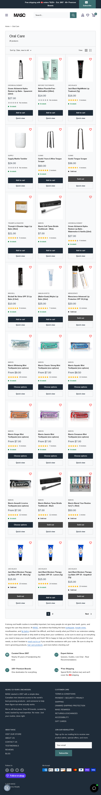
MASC (35, 628)
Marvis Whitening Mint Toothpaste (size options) (18, 366)
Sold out (80, 179)
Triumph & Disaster (15, 223)
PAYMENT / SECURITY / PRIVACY (69, 698)
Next (87, 614)
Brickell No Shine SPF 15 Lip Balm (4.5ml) (20, 298)
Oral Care (15, 26)
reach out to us (34, 641)
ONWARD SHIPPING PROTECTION (70, 706)
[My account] (82, 15)
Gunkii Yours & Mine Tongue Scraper (50, 160)
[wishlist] (88, 15)
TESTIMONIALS (12, 746)
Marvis (41, 223)
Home (7, 26)
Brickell (11, 293)
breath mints (80, 628)
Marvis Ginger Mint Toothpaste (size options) (18, 435)
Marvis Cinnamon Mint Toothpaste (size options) (78, 435)
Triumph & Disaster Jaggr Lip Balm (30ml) (20, 227)
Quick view (20, 118)
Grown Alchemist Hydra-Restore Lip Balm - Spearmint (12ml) (20, 91)
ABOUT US (10, 738)
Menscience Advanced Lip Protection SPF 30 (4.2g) (78, 298)
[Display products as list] (90, 50)
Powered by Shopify (12, 787)
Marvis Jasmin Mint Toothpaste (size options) (48, 435)
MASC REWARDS (62, 709)
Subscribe (87, 6)
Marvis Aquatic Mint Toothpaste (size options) (78, 366)
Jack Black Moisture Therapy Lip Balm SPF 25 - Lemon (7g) (50, 573)
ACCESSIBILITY (62, 717)
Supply (10, 155)
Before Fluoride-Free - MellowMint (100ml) (47, 90)
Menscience (73, 293)
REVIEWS (9, 750)
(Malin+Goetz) (43, 293)
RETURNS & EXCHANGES (66, 713)
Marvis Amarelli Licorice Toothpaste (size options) (18, 504)
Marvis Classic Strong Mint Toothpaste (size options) (49, 366)
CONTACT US (11, 742)
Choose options (20, 387)
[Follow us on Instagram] (12, 770)
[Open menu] (6, 15)
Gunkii (40, 155)
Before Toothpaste (46, 85)
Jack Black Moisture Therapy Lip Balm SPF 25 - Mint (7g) (19, 573)
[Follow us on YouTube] (17, 770)
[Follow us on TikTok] (22, 770)
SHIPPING (59, 702)
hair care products (35, 645)
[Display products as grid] (86, 50)
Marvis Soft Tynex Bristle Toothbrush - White (48, 227)
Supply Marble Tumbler (17, 159)
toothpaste (69, 628)
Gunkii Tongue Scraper (77, 159)
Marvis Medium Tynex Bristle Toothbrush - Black (50, 504)
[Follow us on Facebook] (7, 770)
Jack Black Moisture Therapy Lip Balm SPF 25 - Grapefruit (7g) (80, 574)
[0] (93, 15)
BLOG (7, 754)
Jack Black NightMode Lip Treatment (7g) (78, 90)
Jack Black (72, 85)
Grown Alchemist (15, 85)
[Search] (73, 15)
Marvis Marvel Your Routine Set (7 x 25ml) (79, 504)
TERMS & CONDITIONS (65, 694)
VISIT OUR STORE (13, 734)
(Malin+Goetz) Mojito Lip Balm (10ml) (48, 298)
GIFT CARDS (60, 721)
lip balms (25, 631)
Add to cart (20, 113)
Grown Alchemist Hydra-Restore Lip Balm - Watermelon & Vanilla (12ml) (79, 229)
